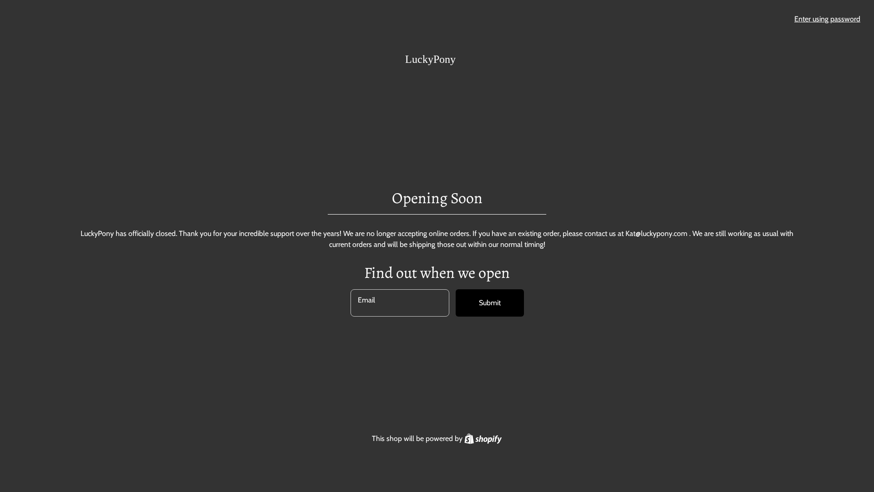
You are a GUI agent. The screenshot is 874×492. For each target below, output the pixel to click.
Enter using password (827, 19)
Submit (490, 302)
